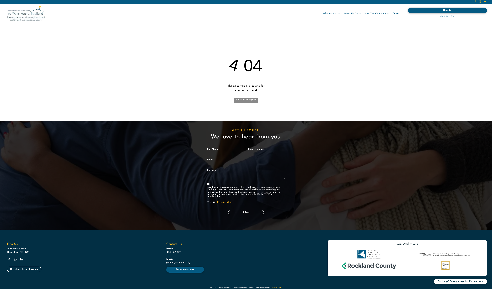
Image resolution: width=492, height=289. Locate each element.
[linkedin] (485, 2)
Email (210, 160)
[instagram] (480, 2)
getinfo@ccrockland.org (178, 262)
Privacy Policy (224, 202)
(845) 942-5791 (447, 16)
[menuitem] (331, 13)
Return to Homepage (246, 100)
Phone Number (256, 149)
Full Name (212, 149)
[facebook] (475, 2)
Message (211, 170)
